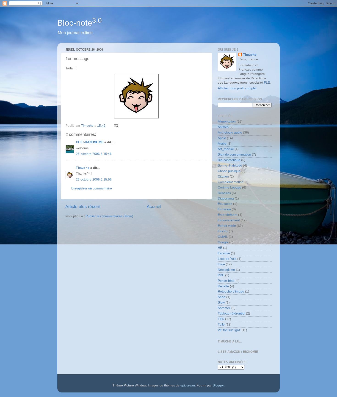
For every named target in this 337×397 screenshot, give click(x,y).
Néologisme (226, 269)
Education (225, 203)
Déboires (224, 193)
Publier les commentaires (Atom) (109, 216)
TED (221, 319)
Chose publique (229, 171)
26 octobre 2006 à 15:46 (94, 154)
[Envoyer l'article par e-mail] (116, 125)
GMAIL (223, 236)
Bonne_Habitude (230, 165)
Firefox (223, 231)
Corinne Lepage (229, 187)
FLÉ (267, 82)
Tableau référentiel (231, 313)
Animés (223, 127)
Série (221, 297)
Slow (221, 302)
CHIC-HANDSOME (89, 142)
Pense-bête (226, 280)
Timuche (82, 168)
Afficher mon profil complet (237, 88)
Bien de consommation (234, 154)
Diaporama (226, 198)
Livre (221, 264)
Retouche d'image (231, 291)
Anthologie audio (230, 132)
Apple (222, 138)
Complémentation (230, 182)
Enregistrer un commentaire (91, 188)
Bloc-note (79, 22)
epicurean (187, 385)
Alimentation (227, 121)
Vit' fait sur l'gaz (229, 330)
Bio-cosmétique (229, 160)
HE (220, 247)
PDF (221, 275)
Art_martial (226, 149)
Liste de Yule (227, 258)
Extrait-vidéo (227, 225)
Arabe (222, 143)
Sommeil (224, 308)
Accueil (154, 206)
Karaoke (224, 253)
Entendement (227, 214)
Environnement (229, 220)
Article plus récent (82, 206)
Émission (224, 209)
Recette (223, 286)
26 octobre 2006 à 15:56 (94, 179)
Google (223, 242)
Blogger (218, 385)
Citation (223, 176)
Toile (221, 324)
